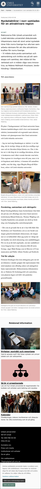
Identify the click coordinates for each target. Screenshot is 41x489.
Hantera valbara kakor (10, 476)
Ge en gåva (5, 454)
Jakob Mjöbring (9, 77)
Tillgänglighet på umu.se (10, 461)
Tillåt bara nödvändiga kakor (13, 480)
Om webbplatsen (7, 458)
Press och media (7, 448)
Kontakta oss (6, 445)
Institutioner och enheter (10, 451)
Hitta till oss (5, 441)
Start (2, 10)
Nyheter (8, 10)
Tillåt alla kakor (8, 485)
